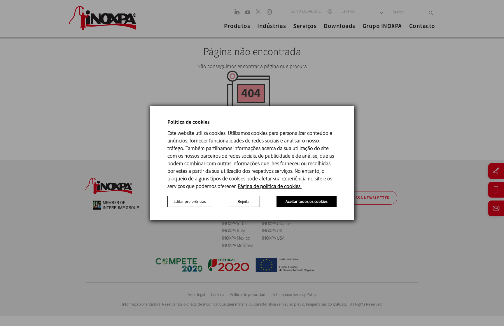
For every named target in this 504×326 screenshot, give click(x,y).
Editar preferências (190, 201)
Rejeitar (244, 201)
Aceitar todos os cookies (307, 201)
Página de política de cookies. (270, 186)
